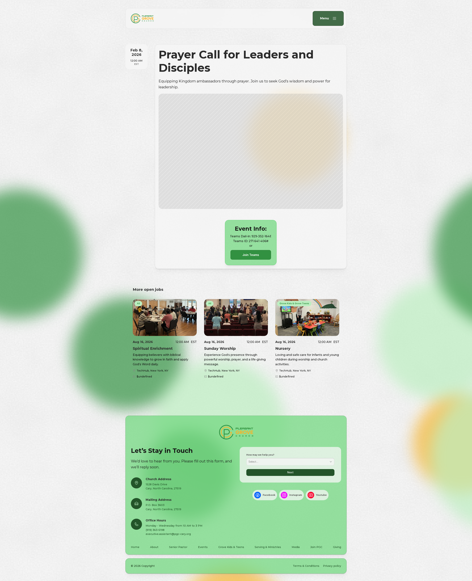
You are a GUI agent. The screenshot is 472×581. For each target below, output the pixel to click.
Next (290, 472)
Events (203, 547)
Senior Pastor (178, 547)
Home (135, 547)
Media (296, 547)
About (154, 547)
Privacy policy (332, 566)
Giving (337, 547)
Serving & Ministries (268, 547)
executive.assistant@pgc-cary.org (168, 534)
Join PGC (316, 547)
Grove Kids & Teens (231, 547)
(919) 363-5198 (155, 530)
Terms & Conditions (306, 566)
